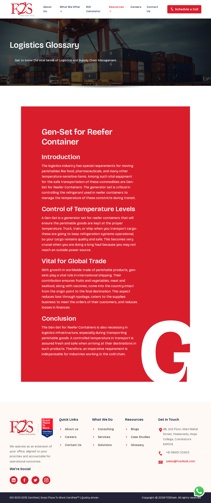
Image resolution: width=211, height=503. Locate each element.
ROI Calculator (93, 9)
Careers (135, 7)
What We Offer (70, 7)
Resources (116, 7)
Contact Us (152, 9)
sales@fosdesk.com (180, 461)
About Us (47, 9)
